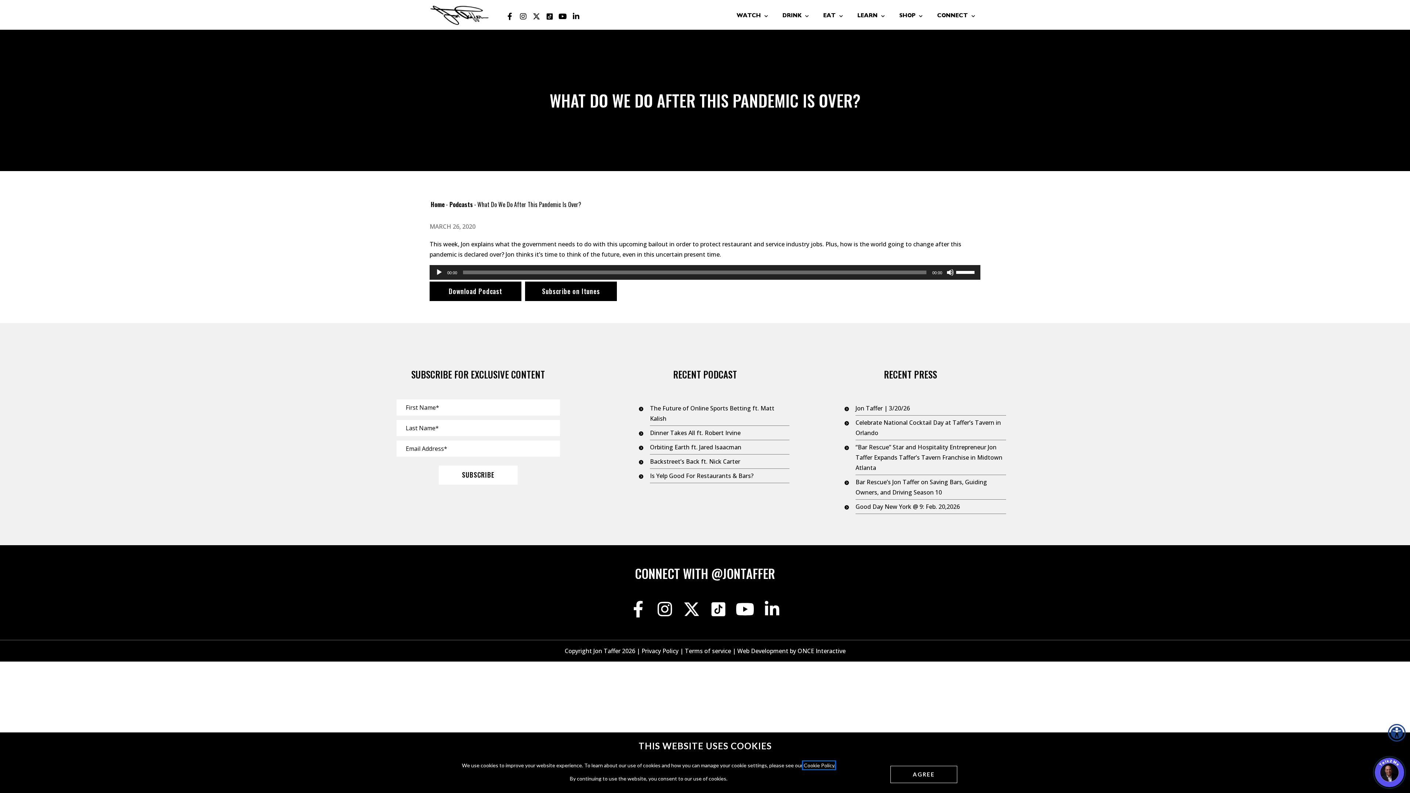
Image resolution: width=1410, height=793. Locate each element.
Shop (907, 16)
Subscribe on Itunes (571, 291)
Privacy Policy (660, 651)
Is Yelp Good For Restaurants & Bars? (701, 476)
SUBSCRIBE (478, 474)
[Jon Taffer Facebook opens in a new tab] (510, 16)
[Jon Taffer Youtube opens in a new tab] (563, 16)
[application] (705, 272)
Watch (749, 16)
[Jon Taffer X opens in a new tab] (536, 16)
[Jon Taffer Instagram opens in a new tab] (523, 16)
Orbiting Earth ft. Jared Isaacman (695, 447)
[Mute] (950, 272)
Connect (952, 16)
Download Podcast (475, 291)
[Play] (439, 272)
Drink (792, 16)
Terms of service (708, 651)
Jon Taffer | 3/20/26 (883, 408)
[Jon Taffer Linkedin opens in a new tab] (576, 16)
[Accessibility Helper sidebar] (1397, 733)
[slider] (966, 271)
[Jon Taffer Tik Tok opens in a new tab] (549, 16)
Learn (867, 16)
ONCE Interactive (822, 651)
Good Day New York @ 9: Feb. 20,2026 (908, 507)
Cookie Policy (819, 765)
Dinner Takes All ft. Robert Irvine (695, 433)
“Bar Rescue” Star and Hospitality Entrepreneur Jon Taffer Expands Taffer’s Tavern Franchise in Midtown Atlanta (929, 457)
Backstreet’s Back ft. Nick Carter (695, 461)
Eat (829, 16)
